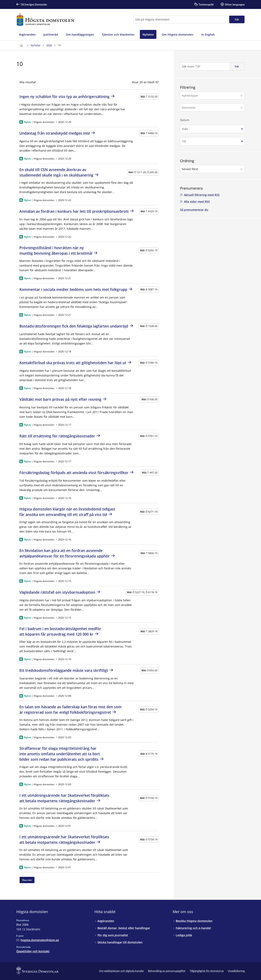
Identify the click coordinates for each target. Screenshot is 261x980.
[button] (212, 96)
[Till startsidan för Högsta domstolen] (45, 19)
